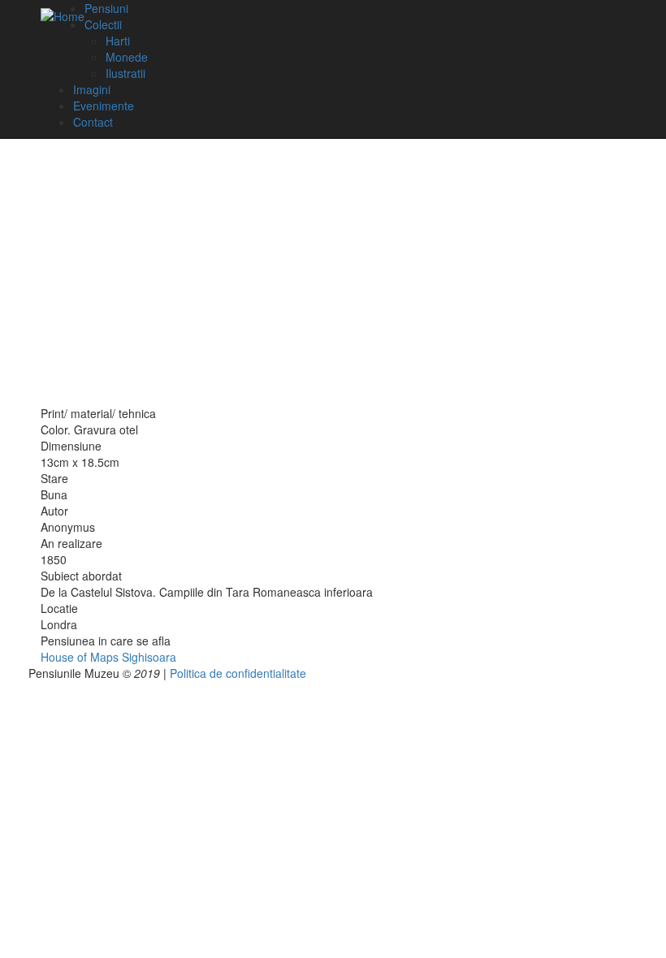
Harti (118, 40)
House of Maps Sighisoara (108, 657)
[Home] (62, 15)
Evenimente (103, 105)
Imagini (91, 89)
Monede (127, 57)
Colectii (103, 24)
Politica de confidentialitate (238, 673)
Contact (93, 122)
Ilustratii (125, 73)
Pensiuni (106, 8)
